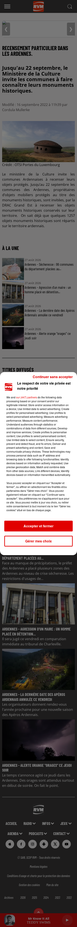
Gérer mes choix (38, 541)
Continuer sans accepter (53, 376)
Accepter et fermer (38, 525)
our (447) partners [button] (26, 397)
